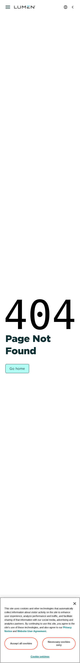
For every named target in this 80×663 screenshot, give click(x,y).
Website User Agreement (31, 631)
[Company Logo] (25, 7)
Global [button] (69, 7)
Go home (17, 369)
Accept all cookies (21, 643)
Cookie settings (40, 656)
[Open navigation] (8, 7)
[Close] (75, 603)
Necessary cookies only (59, 643)
